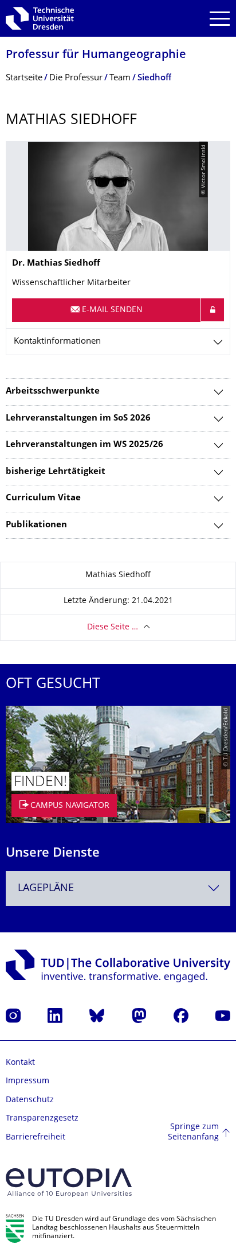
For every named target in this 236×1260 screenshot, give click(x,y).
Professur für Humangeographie (96, 55)
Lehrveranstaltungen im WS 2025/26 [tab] (84, 445)
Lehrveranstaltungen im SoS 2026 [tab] (78, 418)
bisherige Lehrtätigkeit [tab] (55, 472)
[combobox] (118, 888)
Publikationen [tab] (36, 525)
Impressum (27, 1081)
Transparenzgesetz (42, 1118)
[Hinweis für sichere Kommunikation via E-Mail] (212, 309)
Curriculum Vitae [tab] (43, 498)
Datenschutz (30, 1100)
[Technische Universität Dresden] (40, 18)
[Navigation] (219, 18)
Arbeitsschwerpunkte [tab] (53, 391)
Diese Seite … (112, 627)
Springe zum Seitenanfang (193, 1132)
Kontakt (20, 1063)
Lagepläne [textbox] (46, 888)
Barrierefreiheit (35, 1137)
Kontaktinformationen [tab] (57, 341)
